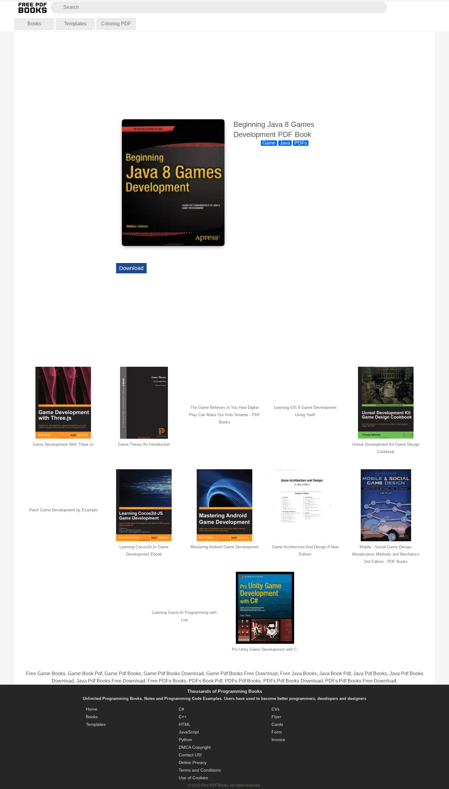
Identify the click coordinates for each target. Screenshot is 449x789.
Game (269, 143)
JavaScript (189, 732)
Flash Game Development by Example (63, 510)
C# (181, 709)
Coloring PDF (116, 23)
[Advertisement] (224, 76)
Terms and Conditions (200, 770)
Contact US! (190, 754)
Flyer (276, 716)
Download (131, 268)
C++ (183, 716)
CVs (275, 709)
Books (34, 23)
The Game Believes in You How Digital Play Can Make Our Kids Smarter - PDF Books (224, 414)
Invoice (278, 739)
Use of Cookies (193, 777)
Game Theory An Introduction (144, 444)
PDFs (300, 143)
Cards (277, 724)
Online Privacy (192, 762)
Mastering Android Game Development (225, 547)
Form (277, 732)
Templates (75, 23)
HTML (185, 724)
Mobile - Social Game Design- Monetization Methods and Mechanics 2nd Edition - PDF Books (385, 554)
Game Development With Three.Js (63, 444)
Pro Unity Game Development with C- (265, 649)
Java (285, 143)
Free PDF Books (214, 785)
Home (91, 709)
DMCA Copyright (195, 747)
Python (185, 739)
